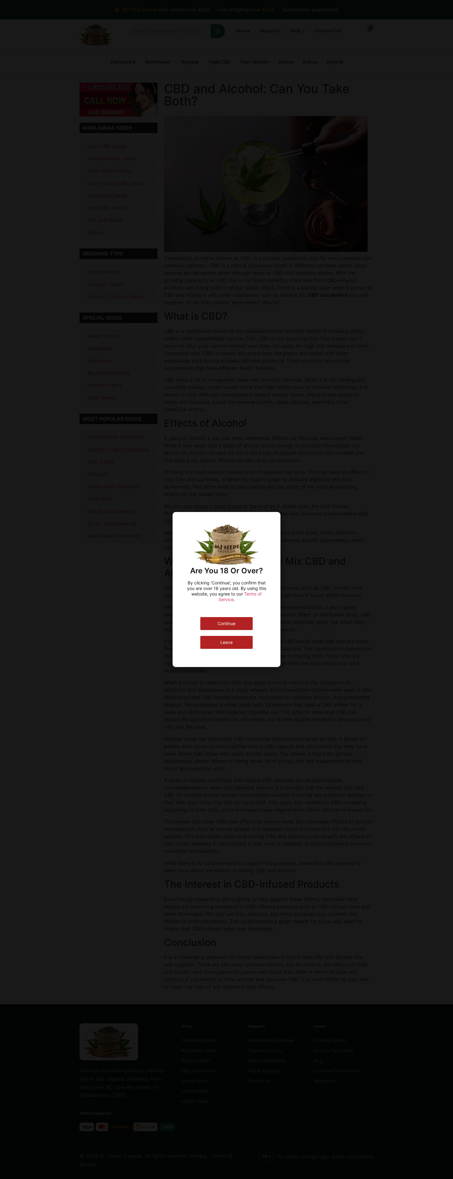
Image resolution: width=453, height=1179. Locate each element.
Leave (226, 642)
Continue (226, 623)
